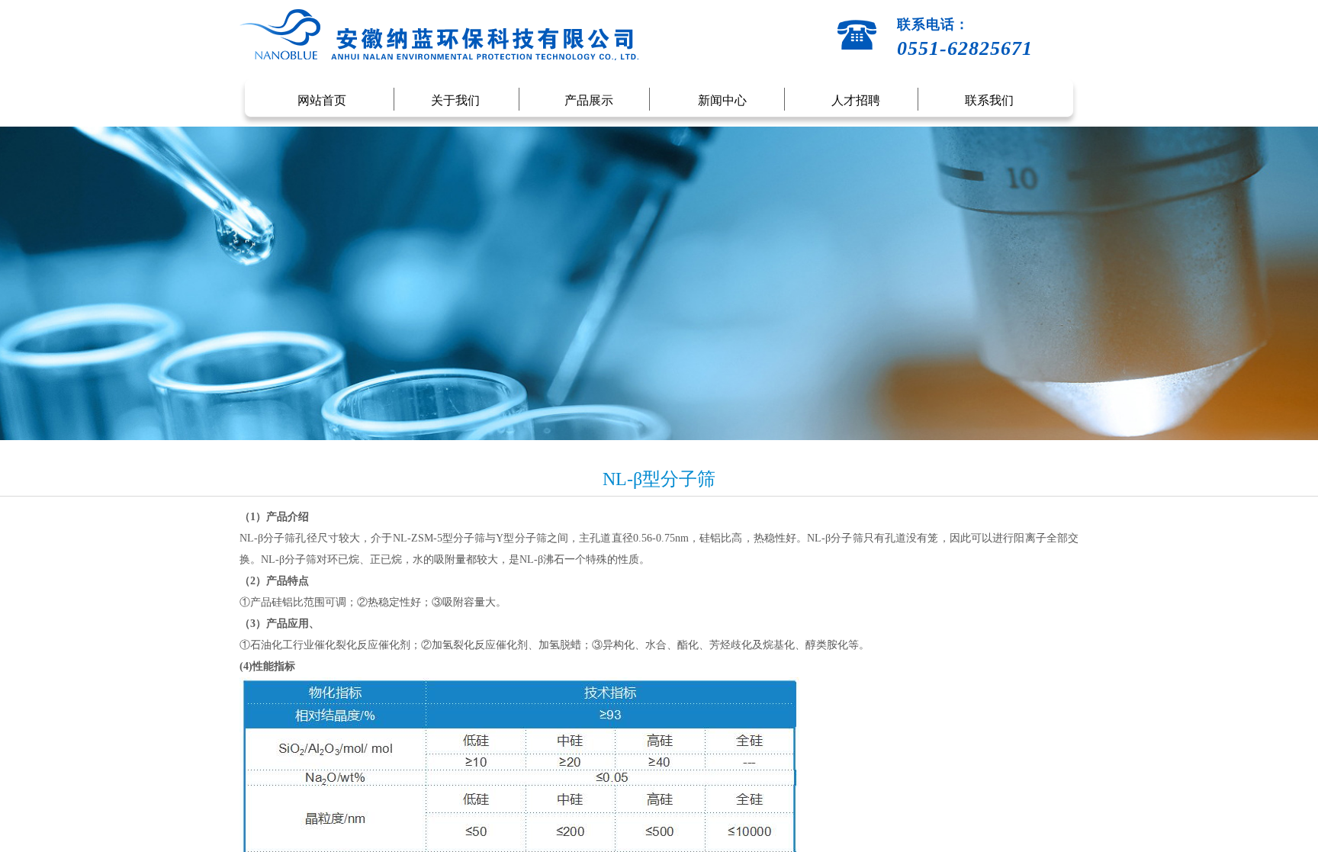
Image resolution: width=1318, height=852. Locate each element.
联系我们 (989, 100)
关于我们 (455, 100)
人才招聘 (855, 100)
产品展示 (588, 100)
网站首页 (321, 100)
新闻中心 (722, 100)
